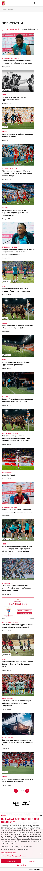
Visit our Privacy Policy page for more (13, 856)
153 (22, 791)
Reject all (32, 861)
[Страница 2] (27, 791)
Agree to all (11, 861)
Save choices (21, 865)
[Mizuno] (26, 803)
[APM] (16, 803)
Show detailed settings (8, 853)
